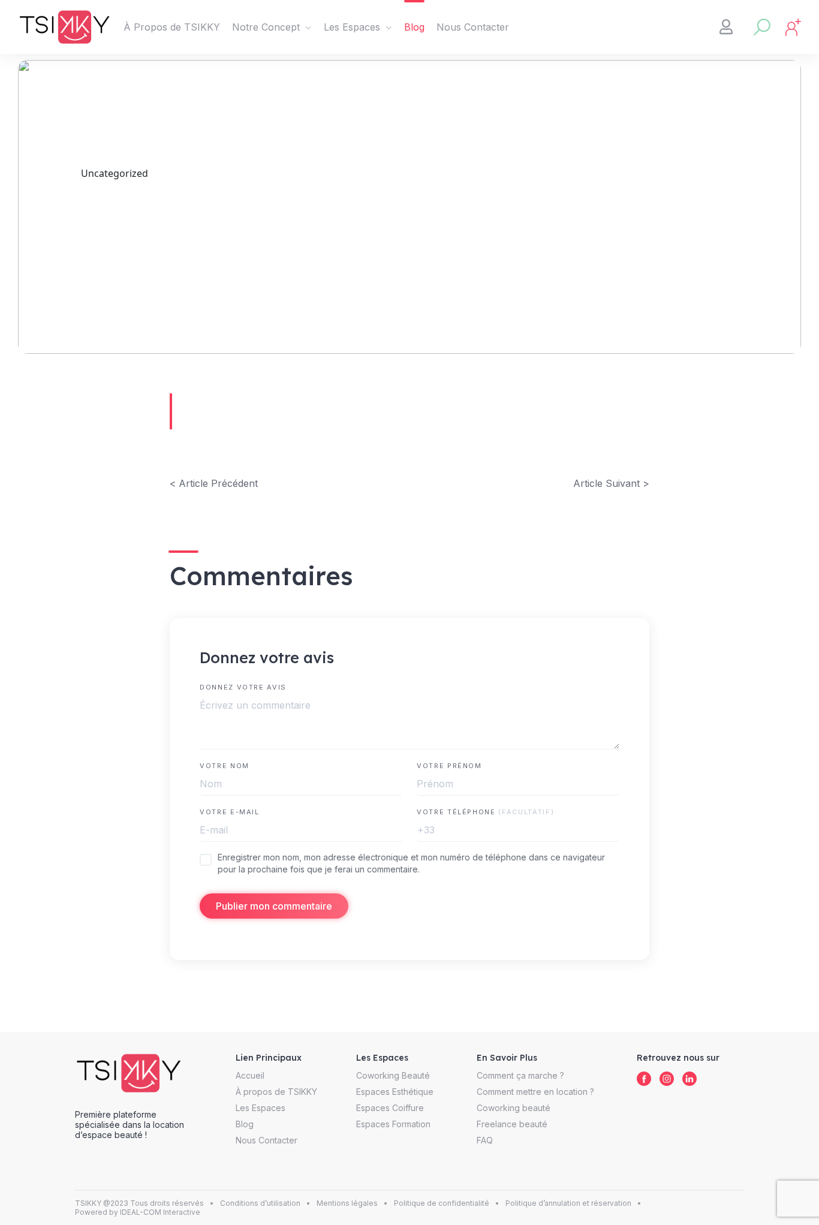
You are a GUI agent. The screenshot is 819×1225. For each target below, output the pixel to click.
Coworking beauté (513, 1108)
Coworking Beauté (393, 1075)
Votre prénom (449, 766)
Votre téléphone (485, 812)
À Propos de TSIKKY (172, 27)
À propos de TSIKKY (276, 1091)
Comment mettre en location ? (535, 1091)
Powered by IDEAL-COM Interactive (137, 1212)
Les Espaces (352, 27)
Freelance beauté (512, 1124)
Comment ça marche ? (520, 1075)
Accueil (250, 1075)
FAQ (485, 1140)
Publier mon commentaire (274, 906)
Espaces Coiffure (390, 1108)
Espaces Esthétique (394, 1091)
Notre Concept (266, 27)
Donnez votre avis (243, 687)
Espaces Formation (393, 1124)
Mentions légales (347, 1203)
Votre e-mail (230, 812)
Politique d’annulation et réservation (568, 1203)
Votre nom (224, 766)
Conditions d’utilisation (260, 1203)
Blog (414, 27)
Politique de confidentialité (441, 1203)
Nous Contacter (472, 27)
